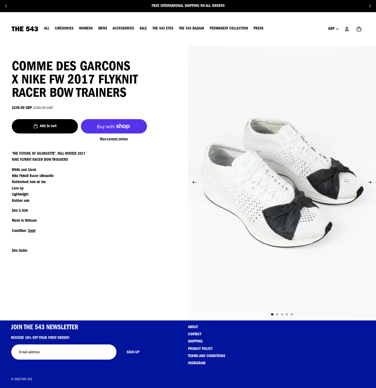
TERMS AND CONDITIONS (206, 356)
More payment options (114, 139)
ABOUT (193, 327)
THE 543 (26, 379)
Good (32, 231)
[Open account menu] (347, 29)
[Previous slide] (6, 6)
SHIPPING (195, 342)
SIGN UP (133, 351)
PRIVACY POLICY (200, 349)
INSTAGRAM (196, 363)
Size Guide (19, 251)
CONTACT (194, 334)
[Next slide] (370, 6)
